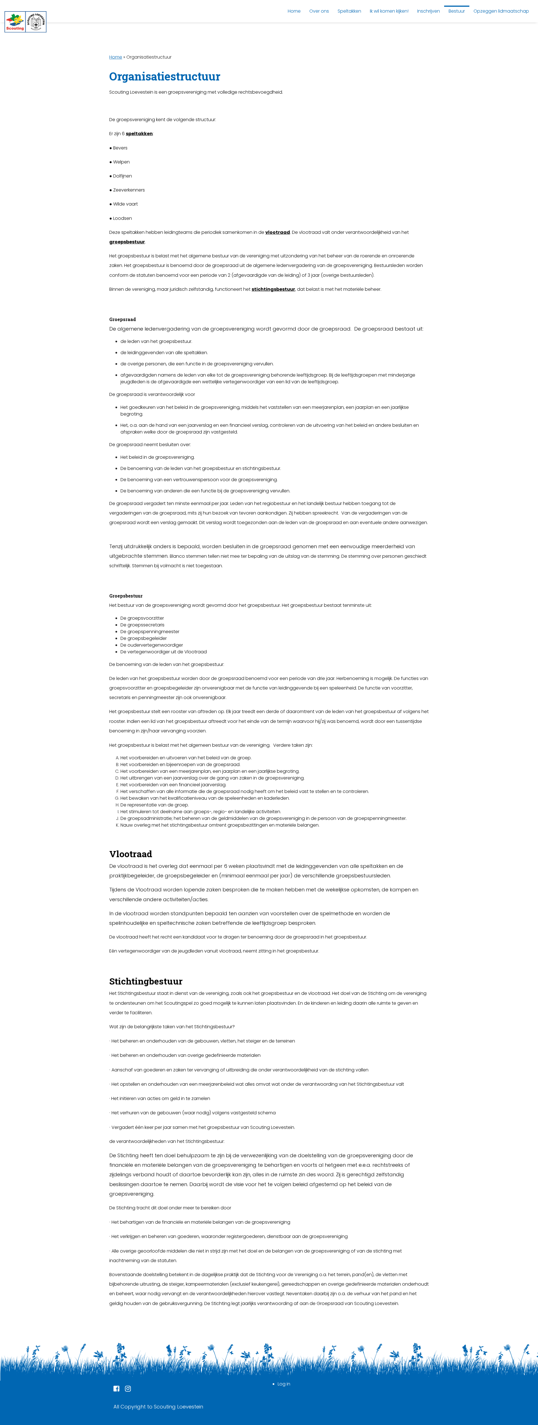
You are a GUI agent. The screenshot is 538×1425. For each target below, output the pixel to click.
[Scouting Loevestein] (25, 22)
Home (115, 57)
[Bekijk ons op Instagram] (128, 1389)
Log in (284, 1384)
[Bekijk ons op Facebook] (116, 1389)
